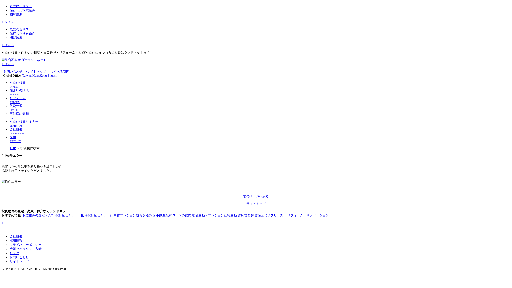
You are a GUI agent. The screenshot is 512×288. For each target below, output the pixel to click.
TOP (13, 148)
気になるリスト (21, 6)
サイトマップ (19, 261)
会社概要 (16, 236)
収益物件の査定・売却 (38, 215)
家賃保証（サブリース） (268, 215)
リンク (14, 253)
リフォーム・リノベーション (308, 215)
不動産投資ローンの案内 (173, 215)
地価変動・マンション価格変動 (214, 215)
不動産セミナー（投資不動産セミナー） (84, 215)
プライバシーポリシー (26, 244)
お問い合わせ (19, 257)
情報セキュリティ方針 (26, 249)
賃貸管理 (244, 215)
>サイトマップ (35, 71)
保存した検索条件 (22, 10)
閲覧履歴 (16, 14)
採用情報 (16, 240)
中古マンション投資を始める (134, 215)
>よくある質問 (58, 71)
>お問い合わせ (12, 71)
